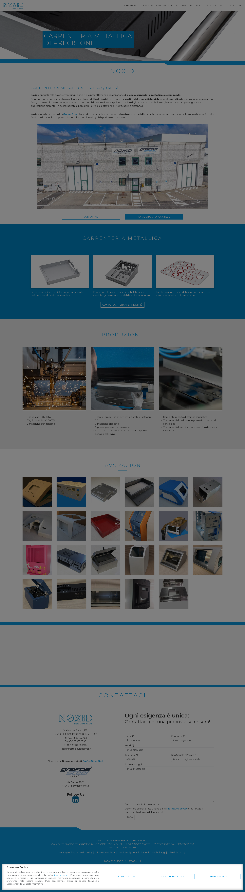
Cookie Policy (61, 875)
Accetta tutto (126, 876)
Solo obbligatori (172, 876)
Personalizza (218, 876)
